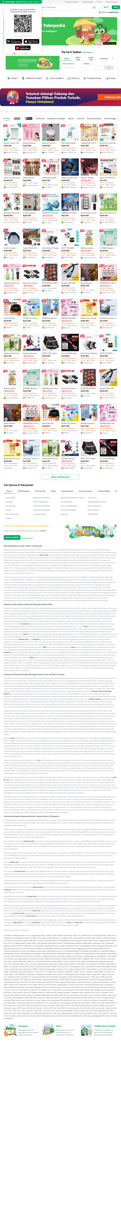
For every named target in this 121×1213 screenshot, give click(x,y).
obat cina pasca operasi (64, 1011)
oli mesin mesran (50, 985)
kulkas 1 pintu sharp (30, 941)
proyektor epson (85, 974)
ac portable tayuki (51, 941)
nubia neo (41, 998)
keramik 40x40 (24, 966)
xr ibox (9, 1011)
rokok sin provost (11, 1016)
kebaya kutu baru (19, 935)
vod (41, 1005)
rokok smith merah (88, 1008)
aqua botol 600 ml (17, 946)
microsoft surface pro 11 (27, 972)
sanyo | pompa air (86, 972)
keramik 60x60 (64, 979)
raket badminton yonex (55, 951)
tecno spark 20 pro (10, 1005)
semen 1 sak (13, 985)
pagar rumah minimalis (68, 982)
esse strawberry (76, 998)
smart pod (7, 1008)
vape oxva (87, 1000)
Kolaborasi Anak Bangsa (41, 510)
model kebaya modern (21, 938)
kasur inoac (86, 977)
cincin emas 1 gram (109, 938)
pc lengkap (13, 966)
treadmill (95, 946)
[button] (110, 12)
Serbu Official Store (12, 514)
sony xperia (100, 1008)
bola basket (84, 951)
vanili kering (49, 959)
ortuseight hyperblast (11, 951)
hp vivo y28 (103, 987)
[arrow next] (114, 78)
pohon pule (111, 959)
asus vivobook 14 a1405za (95, 964)
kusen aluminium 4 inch (12, 982)
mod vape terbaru (10, 1003)
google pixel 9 (62, 985)
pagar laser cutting (99, 974)
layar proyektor (58, 974)
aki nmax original (68, 990)
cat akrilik (37, 956)
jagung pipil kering (50, 946)
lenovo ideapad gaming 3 (13, 969)
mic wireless (110, 990)
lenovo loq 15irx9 (36, 966)
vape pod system (52, 998)
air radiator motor (45, 990)
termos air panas (31, 964)
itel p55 (67, 1005)
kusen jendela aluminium (40, 977)
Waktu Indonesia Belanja (41, 498)
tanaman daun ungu (36, 959)
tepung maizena (90, 956)
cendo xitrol (38, 1011)
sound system (17, 992)
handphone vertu (77, 992)
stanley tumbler (57, 961)
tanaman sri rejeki (14, 977)
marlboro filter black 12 (108, 1003)
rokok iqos (86, 1016)
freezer (113, 941)
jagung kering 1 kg (105, 946)
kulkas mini (8, 938)
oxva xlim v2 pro (49, 1011)
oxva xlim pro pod (76, 995)
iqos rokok (113, 1013)
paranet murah (43, 964)
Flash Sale (9, 502)
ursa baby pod (54, 1003)
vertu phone (109, 985)
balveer (73, 964)
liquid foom (31, 1003)
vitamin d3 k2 (85, 1011)
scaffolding (13, 972)
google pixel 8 (100, 990)
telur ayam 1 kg (13, 948)
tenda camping (26, 954)
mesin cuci (77, 935)
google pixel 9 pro (41, 987)
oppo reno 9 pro (49, 1005)
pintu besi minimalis (50, 966)
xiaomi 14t (60, 1008)
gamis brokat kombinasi (50, 938)
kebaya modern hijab (64, 935)
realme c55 (95, 1003)
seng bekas (63, 977)
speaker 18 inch (89, 992)
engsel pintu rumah (42, 982)
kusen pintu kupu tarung (101, 982)
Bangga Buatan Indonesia (97, 502)
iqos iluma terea (27, 1008)
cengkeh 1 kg (70, 956)
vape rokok (22, 1016)
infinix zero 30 (64, 995)
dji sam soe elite (56, 1016)
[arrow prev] (6, 78)
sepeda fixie (29, 987)
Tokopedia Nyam (66, 502)
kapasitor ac (28, 946)
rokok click (16, 1011)
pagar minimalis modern (77, 969)
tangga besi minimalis (44, 974)
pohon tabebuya (101, 954)
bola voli (73, 948)
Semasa (8, 510)
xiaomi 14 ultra (64, 998)
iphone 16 (66, 987)
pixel (81, 985)
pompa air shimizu (36, 979)
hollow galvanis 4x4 (71, 974)
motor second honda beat (80, 979)
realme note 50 (50, 992)
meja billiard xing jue (108, 951)
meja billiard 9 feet (72, 946)
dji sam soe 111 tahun (83, 1003)
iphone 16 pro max (69, 1000)
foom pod (99, 998)
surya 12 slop (31, 1016)
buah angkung (42, 943)
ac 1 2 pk (11, 943)
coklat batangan (85, 946)
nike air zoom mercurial (28, 948)
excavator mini (78, 954)
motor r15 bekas (92, 987)
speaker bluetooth (63, 992)
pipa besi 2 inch (41, 972)
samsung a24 (85, 1005)
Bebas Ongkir (10, 498)
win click (66, 1016)
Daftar (116, 7)
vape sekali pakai (43, 1016)
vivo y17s (80, 1000)
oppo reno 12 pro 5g (33, 1000)
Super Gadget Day (94, 506)
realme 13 (31, 995)
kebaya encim (87, 935)
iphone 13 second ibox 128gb (103, 1000)
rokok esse (69, 1008)
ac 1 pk (28, 935)
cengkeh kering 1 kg (49, 956)
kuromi (66, 961)
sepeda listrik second (11, 987)
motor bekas (75, 987)
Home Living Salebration (68, 506)
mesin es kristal (100, 959)
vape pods (59, 1005)
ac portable (8, 935)
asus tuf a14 (90, 966)
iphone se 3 (38, 1008)
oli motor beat (73, 985)
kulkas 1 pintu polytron (93, 938)
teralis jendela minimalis (90, 961)
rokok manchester (100, 995)
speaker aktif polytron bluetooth (47, 995)
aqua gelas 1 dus (99, 943)
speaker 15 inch (107, 992)
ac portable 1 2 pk (66, 938)
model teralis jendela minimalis (106, 966)
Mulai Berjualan (88, 2)
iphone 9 (78, 1008)
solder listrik (81, 964)
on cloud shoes (16, 941)
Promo (99, 2)
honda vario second (25, 985)
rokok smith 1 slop (50, 1008)
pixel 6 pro (7, 992)
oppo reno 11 (109, 1005)
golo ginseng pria (45, 1013)
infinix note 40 (38, 985)
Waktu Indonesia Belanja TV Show (72, 498)
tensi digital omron (90, 1013)
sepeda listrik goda (105, 979)
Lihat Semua (87, 52)
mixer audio (8, 961)
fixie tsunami (55, 982)
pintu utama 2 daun (105, 969)
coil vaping (34, 1013)
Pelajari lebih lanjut (27, 538)
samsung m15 (57, 1000)
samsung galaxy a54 (67, 1003)
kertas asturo (31, 974)
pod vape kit (9, 998)
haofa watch (21, 1003)
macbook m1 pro (64, 966)
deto (23, 1011)
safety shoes (112, 935)
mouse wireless (92, 969)
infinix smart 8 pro (89, 998)
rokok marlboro (103, 1013)
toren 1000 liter (20, 974)
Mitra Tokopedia (93, 510)
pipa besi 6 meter (44, 961)
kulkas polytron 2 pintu (91, 941)
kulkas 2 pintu (51, 935)
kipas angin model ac (55, 943)
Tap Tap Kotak (10, 506)
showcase (79, 956)
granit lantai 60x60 (19, 961)
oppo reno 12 (88, 995)
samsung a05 (19, 998)
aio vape (13, 1013)
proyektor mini (26, 977)
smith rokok (57, 1013)
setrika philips (87, 943)
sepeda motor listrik (28, 982)
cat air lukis (65, 948)
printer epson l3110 (97, 977)
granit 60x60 (101, 956)
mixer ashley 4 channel (18, 995)
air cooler (7, 941)
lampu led (61, 972)
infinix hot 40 (112, 995)
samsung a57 (57, 990)
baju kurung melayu (38, 935)
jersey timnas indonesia (52, 948)
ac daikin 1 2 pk (35, 938)
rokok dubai (75, 1005)
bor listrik (57, 959)
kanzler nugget (20, 943)
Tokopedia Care (111, 2)
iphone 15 (27, 992)
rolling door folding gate (47, 969)
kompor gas (53, 964)
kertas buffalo (98, 972)
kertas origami (9, 974)
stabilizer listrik (88, 959)
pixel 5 (83, 987)
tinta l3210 (54, 977)
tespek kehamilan (23, 1013)
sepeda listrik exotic (84, 982)
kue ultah (61, 946)
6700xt (35, 969)
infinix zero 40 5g (33, 1005)
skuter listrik (23, 990)
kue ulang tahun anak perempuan (70, 941)
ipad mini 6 (79, 990)
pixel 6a (6, 995)
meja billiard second (49, 954)
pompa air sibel (63, 964)
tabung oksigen (67, 1013)
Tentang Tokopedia (71, 2)
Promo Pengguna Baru (41, 502)
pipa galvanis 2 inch (77, 966)
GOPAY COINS (93, 514)
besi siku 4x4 (109, 972)
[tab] (67, 58)
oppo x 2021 (16, 1008)
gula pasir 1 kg (32, 961)
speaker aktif (88, 990)
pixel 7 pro (14, 990)
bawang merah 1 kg (106, 961)
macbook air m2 (62, 969)
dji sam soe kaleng (97, 1005)
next (113, 31)
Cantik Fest (64, 514)
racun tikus (61, 956)
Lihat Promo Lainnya (109, 43)
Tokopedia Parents (39, 514)
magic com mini (74, 961)
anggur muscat (105, 941)
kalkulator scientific (72, 972)
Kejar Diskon (92, 498)
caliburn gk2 (78, 1013)
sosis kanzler (38, 946)
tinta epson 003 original (20, 979)
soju (5, 943)
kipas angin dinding (99, 935)
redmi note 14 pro (42, 1003)
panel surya (28, 969)
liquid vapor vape (31, 998)
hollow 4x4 (94, 979)
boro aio (76, 1011)
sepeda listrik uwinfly (50, 979)
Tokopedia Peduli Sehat (41, 506)
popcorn (41, 941)
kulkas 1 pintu (31, 943)
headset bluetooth (37, 992)
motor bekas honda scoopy (93, 985)
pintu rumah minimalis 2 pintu (14, 964)
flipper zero (52, 972)
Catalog (8, 518)
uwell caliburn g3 (76, 1016)
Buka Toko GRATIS (12, 537)
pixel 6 (21, 987)
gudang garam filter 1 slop (100, 1016)
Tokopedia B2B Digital (68, 510)
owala (109, 956)
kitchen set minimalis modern (72, 959)
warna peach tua (79, 938)
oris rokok (29, 1011)
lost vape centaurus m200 (100, 1011)
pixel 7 (98, 992)
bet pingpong (31, 951)
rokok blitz (21, 1005)
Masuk (106, 7)
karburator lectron (55, 987)
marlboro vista (46, 1000)
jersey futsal (88, 948)
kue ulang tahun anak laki (72, 943)
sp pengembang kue (21, 959)
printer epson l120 (74, 977)
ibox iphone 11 (33, 990)
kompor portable (16, 956)
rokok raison (20, 1000)
